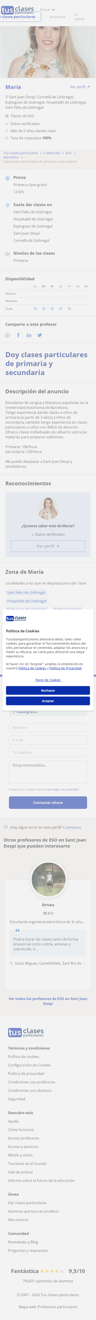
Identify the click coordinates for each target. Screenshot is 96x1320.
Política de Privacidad (65, 668)
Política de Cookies (32, 668)
